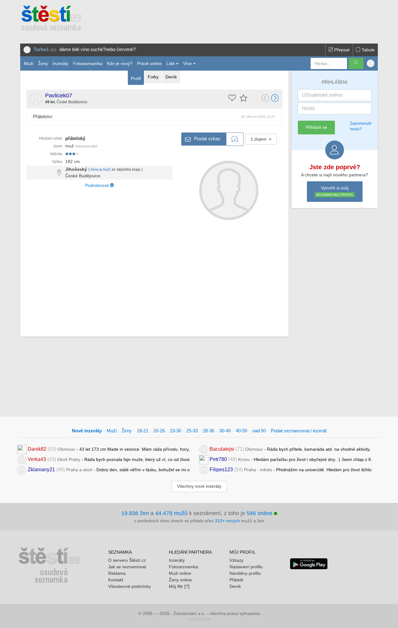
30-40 (225, 430)
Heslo (308, 108)
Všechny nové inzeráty (199, 486)
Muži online (180, 573)
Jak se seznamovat (127, 566)
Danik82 (37, 449)
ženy (94, 169)
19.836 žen (135, 513)
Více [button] (187, 63)
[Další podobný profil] (275, 98)
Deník (171, 76)
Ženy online (180, 579)
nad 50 (259, 430)
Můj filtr (176, 586)
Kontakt (115, 579)
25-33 (192, 430)
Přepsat (341, 49)
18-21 (142, 430)
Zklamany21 (41, 469)
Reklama (117, 573)
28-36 (208, 430)
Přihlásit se (316, 127)
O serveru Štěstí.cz (127, 560)
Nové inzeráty (87, 430)
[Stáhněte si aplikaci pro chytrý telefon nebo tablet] (308, 563)
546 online (260, 513)
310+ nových (227, 520)
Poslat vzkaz (206, 138)
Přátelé (236, 579)
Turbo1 (41, 49)
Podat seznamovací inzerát (298, 430)
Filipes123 (221, 469)
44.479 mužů (171, 513)
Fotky (153, 76)
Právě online (149, 63)
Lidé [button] (170, 63)
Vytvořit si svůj (335, 191)
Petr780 (218, 459)
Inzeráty (60, 63)
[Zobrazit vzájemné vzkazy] (234, 139)
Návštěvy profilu (245, 573)
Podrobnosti (97, 185)
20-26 (159, 430)
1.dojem (259, 139)
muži (107, 169)
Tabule (367, 49)
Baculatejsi (222, 449)
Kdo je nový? (119, 63)
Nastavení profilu (246, 566)
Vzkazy (236, 560)
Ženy (43, 63)
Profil (136, 78)
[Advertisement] (223, 18)
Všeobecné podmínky (129, 586)
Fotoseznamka (87, 63)
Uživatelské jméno (322, 95)
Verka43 (37, 459)
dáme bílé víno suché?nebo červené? (97, 49)
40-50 (241, 430)
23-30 (175, 430)
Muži (28, 63)
